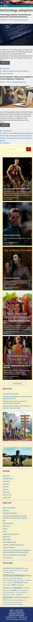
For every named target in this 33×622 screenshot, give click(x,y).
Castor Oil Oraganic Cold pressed (9, 580)
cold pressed (9, 582)
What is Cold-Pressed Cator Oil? (9, 602)
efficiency (5, 71)
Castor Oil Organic (20, 580)
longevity (17, 587)
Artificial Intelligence (26, 133)
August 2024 (6, 481)
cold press (5, 582)
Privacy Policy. (7, 539)
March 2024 (6, 492)
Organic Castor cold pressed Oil (9, 592)
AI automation (5, 570)
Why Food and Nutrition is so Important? (15, 555)
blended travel (5, 578)
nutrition (14, 590)
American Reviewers (22, 1)
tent (30, 597)
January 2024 (7, 497)
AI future (19, 570)
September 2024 (8, 478)
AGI (22, 568)
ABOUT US (6, 510)
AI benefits (11, 570)
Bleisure (28, 575)
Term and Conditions (9, 547)
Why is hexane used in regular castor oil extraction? (13, 604)
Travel (5, 600)
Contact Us (6, 526)
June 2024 (6, 484)
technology (21, 135)
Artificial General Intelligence (8, 572)
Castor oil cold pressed (17, 578)
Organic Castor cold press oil (22, 592)
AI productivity (25, 570)
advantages (16, 133)
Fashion (5, 528)
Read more (5, 63)
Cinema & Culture (8, 523)
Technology (5, 68)
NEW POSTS (6, 537)
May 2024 (6, 486)
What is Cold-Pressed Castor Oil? (19, 600)
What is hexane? (19, 602)
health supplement (20, 584)
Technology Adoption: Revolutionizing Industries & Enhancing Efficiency (15, 16)
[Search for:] (15, 149)
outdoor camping (6, 594)
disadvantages (4, 135)
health (13, 585)
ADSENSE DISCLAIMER (10, 513)
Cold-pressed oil (28, 580)
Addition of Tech (7, 133)
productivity (12, 71)
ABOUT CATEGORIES (9, 508)
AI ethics (15, 570)
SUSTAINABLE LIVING (9, 542)
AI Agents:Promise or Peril (10, 394)
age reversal (16, 568)
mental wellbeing (26, 588)
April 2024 (6, 489)
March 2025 (6, 476)
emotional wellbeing (7, 584)
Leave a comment (7, 73)
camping (11, 578)
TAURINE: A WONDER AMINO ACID (13, 545)
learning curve (13, 135)
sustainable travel (18, 594)
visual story (10, 600)
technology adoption (22, 71)
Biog (4, 520)
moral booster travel (6, 590)
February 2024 (7, 495)
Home (4, 531)
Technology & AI (7, 131)
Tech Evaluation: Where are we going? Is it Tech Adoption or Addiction (16, 78)
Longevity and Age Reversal (11, 534)
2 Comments (6, 143)
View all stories (17, 383)
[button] (31, 6)
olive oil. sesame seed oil (23, 590)
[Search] (28, 149)
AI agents (26, 568)
